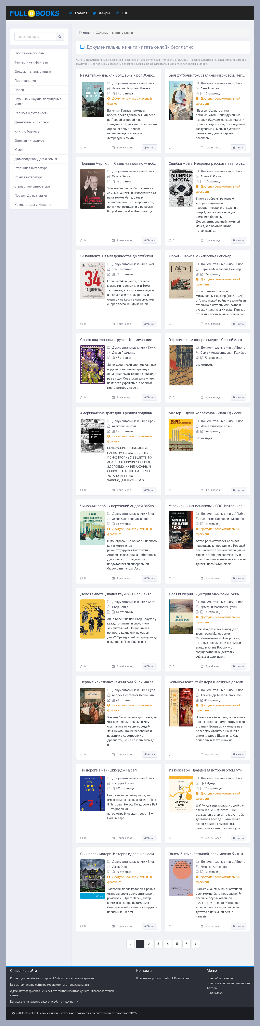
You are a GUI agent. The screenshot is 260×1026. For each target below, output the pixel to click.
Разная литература (28, 177)
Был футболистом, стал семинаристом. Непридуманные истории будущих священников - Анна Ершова (207, 75)
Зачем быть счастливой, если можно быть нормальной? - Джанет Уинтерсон (207, 854)
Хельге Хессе (121, 176)
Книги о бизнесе (26, 131)
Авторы (212, 988)
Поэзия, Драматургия (30, 196)
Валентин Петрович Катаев (131, 88)
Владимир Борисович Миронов (222, 519)
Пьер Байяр (120, 607)
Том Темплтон (122, 269)
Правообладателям (220, 978)
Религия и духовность (31, 113)
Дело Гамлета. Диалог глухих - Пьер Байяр (116, 594)
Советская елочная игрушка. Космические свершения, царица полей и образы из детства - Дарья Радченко (118, 340)
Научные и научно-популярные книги (38, 101)
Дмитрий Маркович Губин (218, 607)
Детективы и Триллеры (32, 122)
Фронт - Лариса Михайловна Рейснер (200, 256)
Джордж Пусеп (123, 783)
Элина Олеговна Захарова (130, 519)
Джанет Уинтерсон (213, 867)
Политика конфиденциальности (228, 983)
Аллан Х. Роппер (211, 176)
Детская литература (29, 141)
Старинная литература (31, 168)
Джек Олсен (120, 867)
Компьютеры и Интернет (33, 205)
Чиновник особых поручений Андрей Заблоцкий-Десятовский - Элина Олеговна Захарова (118, 506)
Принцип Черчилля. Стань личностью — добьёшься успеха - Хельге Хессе (118, 163)
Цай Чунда (208, 783)
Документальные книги (32, 72)
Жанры (104, 13)
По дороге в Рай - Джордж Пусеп (108, 770)
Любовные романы (29, 53)
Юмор (19, 150)
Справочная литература (32, 186)
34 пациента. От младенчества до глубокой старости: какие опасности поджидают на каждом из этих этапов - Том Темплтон (118, 256)
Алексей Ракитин (124, 426)
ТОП (124, 13)
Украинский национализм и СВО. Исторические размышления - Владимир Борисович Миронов (207, 506)
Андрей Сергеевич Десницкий (133, 695)
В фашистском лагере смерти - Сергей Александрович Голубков (207, 340)
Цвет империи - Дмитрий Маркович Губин (204, 594)
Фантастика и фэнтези (31, 62)
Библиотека (215, 993)
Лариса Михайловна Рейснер (220, 269)
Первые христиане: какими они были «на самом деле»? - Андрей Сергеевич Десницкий (118, 682)
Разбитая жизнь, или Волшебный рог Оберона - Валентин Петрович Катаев (118, 75)
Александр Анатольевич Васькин (223, 695)
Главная (80, 13)
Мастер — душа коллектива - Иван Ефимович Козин (207, 413)
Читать (151, 147)
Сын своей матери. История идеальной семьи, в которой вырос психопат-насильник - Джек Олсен (118, 854)
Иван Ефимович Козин (216, 426)
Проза (19, 90)
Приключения (25, 81)
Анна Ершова (209, 88)
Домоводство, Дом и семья (35, 159)
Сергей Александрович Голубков (223, 352)
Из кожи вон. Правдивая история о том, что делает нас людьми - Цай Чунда (207, 770)
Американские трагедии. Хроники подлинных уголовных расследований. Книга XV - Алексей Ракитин (118, 413)
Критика (153, 602)
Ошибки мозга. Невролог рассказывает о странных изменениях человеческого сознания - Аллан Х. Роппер (207, 163)
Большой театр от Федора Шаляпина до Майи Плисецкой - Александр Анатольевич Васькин (207, 682)
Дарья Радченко (123, 352)
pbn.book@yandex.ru (175, 978)
